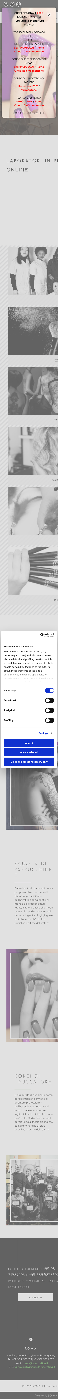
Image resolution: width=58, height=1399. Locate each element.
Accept (29, 742)
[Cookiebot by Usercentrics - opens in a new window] (41, 635)
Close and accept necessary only (29, 761)
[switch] (49, 700)
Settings (43, 733)
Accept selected (29, 752)
